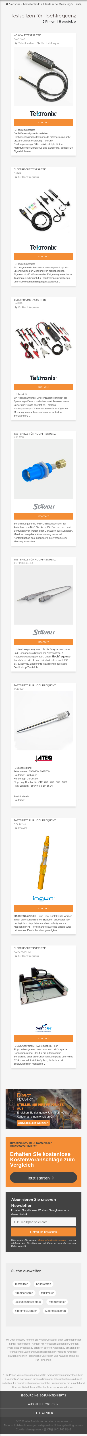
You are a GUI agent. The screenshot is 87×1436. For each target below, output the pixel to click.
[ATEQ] (43, 757)
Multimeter (47, 1293)
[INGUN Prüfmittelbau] (43, 898)
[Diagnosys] (43, 1027)
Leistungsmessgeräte (28, 1301)
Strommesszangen (26, 1310)
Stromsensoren (24, 1293)
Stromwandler (57, 1301)
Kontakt (43, 122)
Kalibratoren (43, 1284)
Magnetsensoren (55, 1310)
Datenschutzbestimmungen (52, 1240)
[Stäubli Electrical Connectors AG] (43, 505)
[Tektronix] (43, 112)
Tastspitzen (21, 1284)
